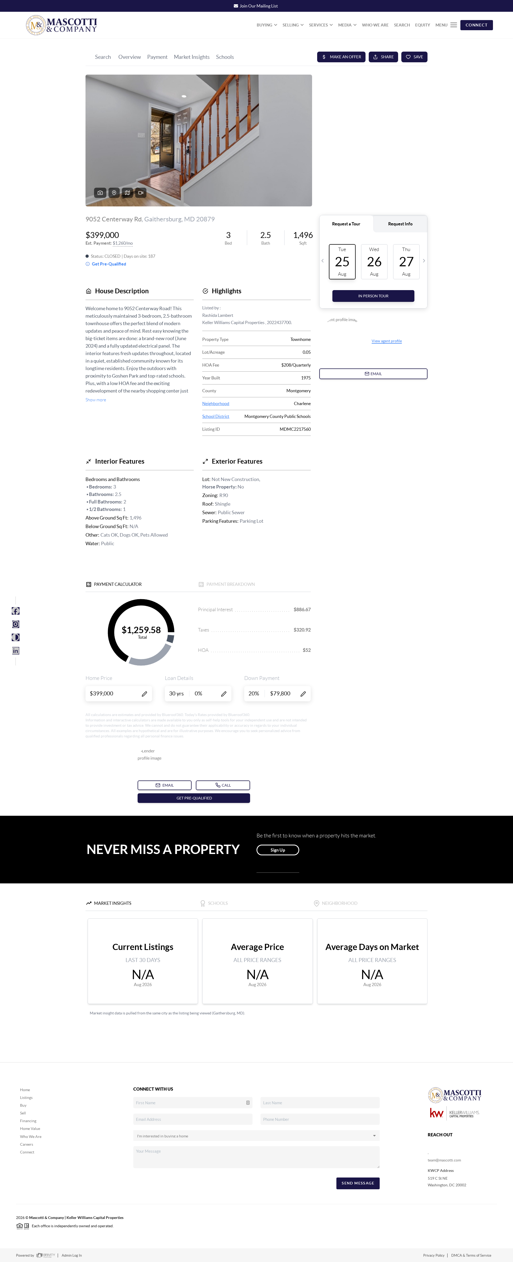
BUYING (264, 25)
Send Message (358, 1183)
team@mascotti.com (444, 1160)
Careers (26, 1144)
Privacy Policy (434, 1255)
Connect (27, 1152)
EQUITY (422, 25)
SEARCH (402, 25)
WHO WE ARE (375, 25)
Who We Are (30, 1136)
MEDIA (345, 25)
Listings (26, 1097)
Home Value (30, 1128)
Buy (23, 1105)
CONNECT (477, 25)
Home (25, 1090)
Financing (28, 1121)
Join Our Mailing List (259, 5)
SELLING (291, 25)
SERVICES (318, 25)
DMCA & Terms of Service (471, 1255)
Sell (23, 1113)
